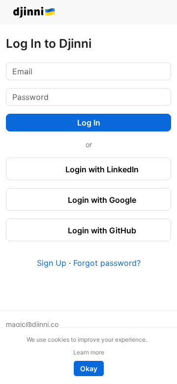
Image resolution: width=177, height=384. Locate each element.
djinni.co (34, 12)
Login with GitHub (101, 230)
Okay (88, 368)
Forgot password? (107, 263)
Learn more (88, 352)
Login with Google (101, 200)
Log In (88, 123)
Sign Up (51, 263)
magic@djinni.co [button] (32, 324)
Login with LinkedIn (101, 169)
